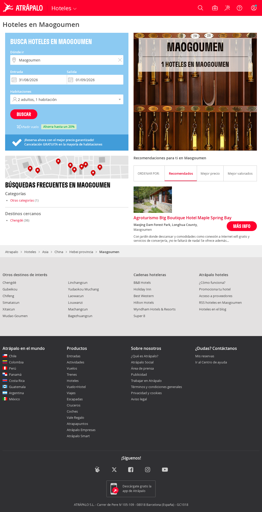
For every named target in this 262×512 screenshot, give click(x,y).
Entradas (73, 356)
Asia (45, 251)
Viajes (71, 393)
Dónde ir (17, 52)
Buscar (24, 114)
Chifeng (8, 296)
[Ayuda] (239, 8)
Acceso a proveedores (215, 296)
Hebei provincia (81, 251)
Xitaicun (9, 309)
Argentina (16, 393)
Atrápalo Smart (78, 436)
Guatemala (17, 386)
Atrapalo (11, 251)
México (14, 399)
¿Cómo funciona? (212, 282)
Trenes (72, 374)
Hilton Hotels (144, 302)
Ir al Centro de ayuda (211, 362)
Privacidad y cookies (146, 393)
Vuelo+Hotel (76, 386)
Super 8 (139, 316)
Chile (12, 356)
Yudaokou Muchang (83, 289)
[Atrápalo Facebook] (131, 470)
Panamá (15, 374)
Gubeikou (10, 289)
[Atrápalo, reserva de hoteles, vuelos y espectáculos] (23, 8)
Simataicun (11, 302)
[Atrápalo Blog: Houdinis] (97, 469)
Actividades (75, 362)
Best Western (144, 296)
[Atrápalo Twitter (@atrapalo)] (114, 470)
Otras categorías (22, 200)
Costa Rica (17, 380)
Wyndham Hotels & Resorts (155, 309)
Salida (72, 72)
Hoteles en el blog (212, 309)
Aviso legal (139, 399)
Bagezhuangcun (80, 316)
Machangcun (78, 309)
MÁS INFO (241, 226)
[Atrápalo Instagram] (148, 470)
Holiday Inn (142, 289)
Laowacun (76, 296)
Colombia (16, 362)
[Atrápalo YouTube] (165, 470)
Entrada (16, 72)
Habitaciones (20, 91)
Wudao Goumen (15, 316)
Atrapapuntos (77, 423)
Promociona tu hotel (215, 289)
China (58, 251)
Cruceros (73, 405)
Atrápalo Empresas (81, 429)
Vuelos (72, 368)
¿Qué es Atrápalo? (144, 356)
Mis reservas (204, 356)
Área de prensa (142, 368)
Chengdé (16, 220)
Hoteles (30, 251)
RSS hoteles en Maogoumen (220, 302)
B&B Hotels (142, 282)
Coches (72, 411)
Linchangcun (78, 282)
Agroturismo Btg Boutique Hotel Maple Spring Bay (183, 218)
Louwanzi (75, 302)
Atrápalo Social (142, 362)
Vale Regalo (75, 417)
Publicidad (139, 374)
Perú (12, 368)
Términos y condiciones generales (156, 386)
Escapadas (75, 399)
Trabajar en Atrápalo (146, 380)
